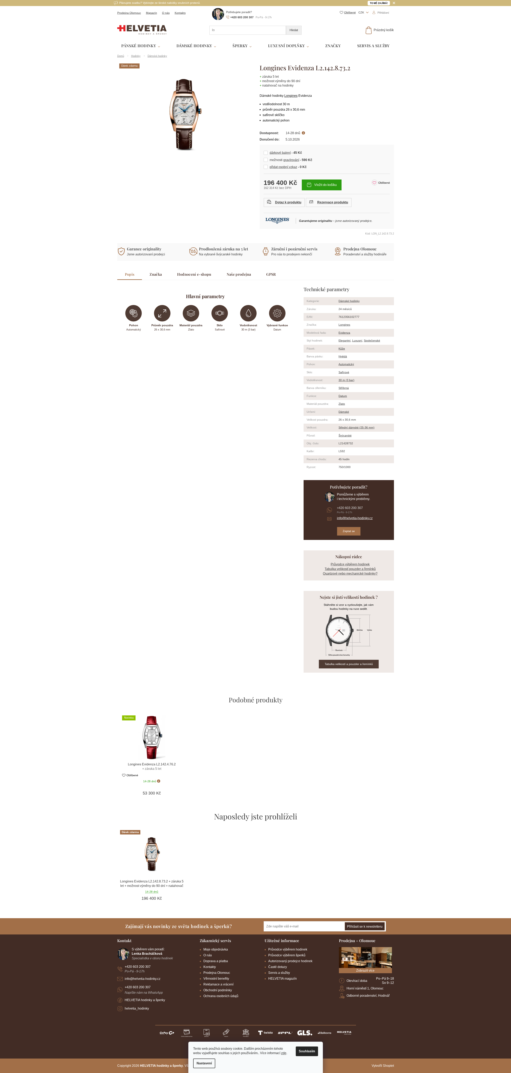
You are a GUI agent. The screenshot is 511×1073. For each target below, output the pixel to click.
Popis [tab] (130, 274)
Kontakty (180, 12)
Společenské (372, 340)
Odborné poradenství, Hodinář (368, 995)
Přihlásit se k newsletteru (364, 926)
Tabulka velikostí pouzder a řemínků (350, 569)
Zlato (342, 403)
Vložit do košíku (325, 185)
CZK (361, 12)
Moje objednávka (215, 949)
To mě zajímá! (379, 3)
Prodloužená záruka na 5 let (223, 248)
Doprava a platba (215, 961)
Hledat (294, 30)
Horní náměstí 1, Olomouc (365, 988)
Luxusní (357, 340)
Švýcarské (345, 435)
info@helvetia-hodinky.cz (355, 518)
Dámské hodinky (349, 301)
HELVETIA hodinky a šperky (145, 1000)
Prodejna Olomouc (129, 12)
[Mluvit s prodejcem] (284, 202)
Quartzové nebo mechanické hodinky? (350, 573)
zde (283, 1053)
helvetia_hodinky (137, 1008)
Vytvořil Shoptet (383, 1065)
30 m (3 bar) (346, 380)
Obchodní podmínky (217, 990)
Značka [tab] (156, 274)
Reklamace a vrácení (218, 984)
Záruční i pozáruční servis (294, 248)
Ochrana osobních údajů (220, 996)
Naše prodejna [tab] (239, 274)
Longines (291, 95)
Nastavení (204, 1063)
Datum (343, 396)
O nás (166, 12)
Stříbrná (344, 388)
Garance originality (144, 248)
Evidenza (344, 332)
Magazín (151, 12)
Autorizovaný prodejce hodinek (290, 961)
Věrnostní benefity (216, 978)
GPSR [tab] (271, 274)
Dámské (344, 411)
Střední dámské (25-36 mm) (356, 427)
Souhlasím (307, 1051)
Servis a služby (279, 972)
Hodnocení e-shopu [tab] (194, 274)
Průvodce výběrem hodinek (350, 564)
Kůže (342, 348)
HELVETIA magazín (282, 978)
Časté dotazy (277, 967)
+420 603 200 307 (350, 508)
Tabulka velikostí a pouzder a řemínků (349, 664)
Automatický (346, 364)
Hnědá (343, 356)
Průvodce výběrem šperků (286, 955)
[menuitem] (140, 46)
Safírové (344, 372)
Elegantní (345, 340)
